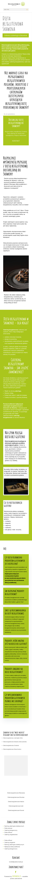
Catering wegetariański (11, 834)
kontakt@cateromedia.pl (16, 862)
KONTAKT (16, 141)
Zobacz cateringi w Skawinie (15, 35)
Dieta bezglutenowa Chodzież (11, 745)
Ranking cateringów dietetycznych (14, 826)
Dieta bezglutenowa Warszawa (16, 793)
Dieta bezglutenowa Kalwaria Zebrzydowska (15, 741)
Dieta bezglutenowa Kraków (16, 801)
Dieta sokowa (8, 828)
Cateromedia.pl (16, 876)
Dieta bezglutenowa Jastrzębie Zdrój (12, 738)
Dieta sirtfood (8, 832)
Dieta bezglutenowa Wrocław (16, 797)
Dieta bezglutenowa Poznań (16, 810)
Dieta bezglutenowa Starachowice (12, 749)
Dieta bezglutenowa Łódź (16, 806)
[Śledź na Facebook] (16, 872)
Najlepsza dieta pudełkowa (12, 846)
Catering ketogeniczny (10, 830)
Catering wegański (9, 842)
